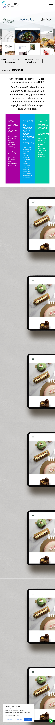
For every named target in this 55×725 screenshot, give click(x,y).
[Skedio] (10, 7)
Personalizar (9, 719)
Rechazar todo (18, 719)
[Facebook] (13, 70)
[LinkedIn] (22, 70)
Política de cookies (14, 715)
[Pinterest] (19, 70)
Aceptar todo (28, 719)
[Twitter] (16, 70)
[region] (18, 713)
